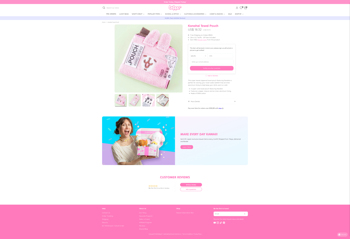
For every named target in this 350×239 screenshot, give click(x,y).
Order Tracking (107, 216)
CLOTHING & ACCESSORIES (194, 14)
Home (103, 22)
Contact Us (106, 213)
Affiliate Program (145, 222)
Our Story (142, 213)
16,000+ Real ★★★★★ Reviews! (175, 18)
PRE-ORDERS (111, 14)
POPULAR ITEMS (154, 14)
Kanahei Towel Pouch (113, 22)
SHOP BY (238, 14)
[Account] (237, 8)
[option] (175, 18)
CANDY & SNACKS (216, 14)
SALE (230, 14)
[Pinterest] (224, 223)
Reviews (142, 226)
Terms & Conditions (187, 234)
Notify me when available (211, 68)
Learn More (187, 147)
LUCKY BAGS (124, 14)
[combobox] (113, 8)
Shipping (105, 219)
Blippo (160, 234)
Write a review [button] (191, 185)
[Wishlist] (241, 8)
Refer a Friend (144, 219)
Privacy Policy (197, 234)
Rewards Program (145, 216)
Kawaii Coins (202, 40)
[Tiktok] (221, 223)
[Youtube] (215, 223)
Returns (105, 222)
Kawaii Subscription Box (185, 213)
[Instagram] (218, 223)
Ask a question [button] (191, 189)
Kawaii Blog (143, 229)
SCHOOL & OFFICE (172, 14)
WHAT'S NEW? (137, 14)
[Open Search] (104, 7)
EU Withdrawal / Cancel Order (113, 226)
